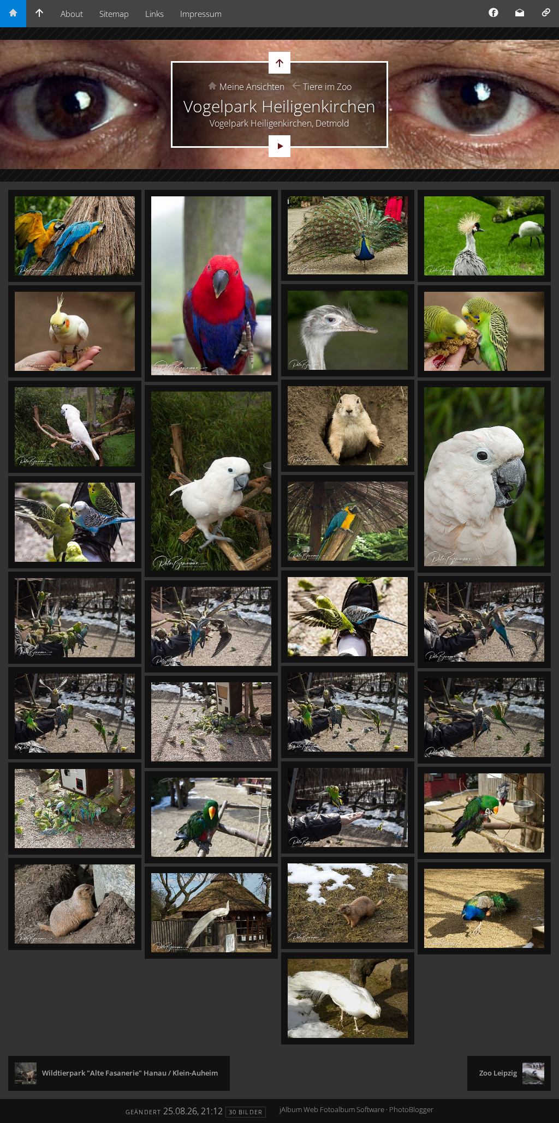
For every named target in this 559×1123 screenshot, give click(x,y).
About (72, 13)
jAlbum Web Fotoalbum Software (332, 1109)
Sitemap (114, 13)
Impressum (201, 13)
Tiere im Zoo (327, 87)
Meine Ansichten (251, 87)
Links (154, 13)
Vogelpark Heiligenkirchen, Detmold (279, 123)
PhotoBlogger (411, 1109)
